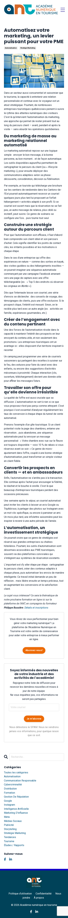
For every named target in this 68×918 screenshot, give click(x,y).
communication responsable (20, 780)
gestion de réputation (16, 796)
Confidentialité (44, 893)
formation (9, 792)
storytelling (10, 829)
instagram (9, 804)
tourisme (9, 841)
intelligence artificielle (16, 808)
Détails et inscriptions (36, 607)
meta (7, 816)
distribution (10, 788)
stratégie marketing (27, 48)
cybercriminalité (13, 784)
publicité (9, 824)
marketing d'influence (16, 812)
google (8, 800)
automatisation (11, 48)
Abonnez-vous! (34, 650)
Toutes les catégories (16, 772)
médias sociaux (13, 821)
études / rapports (14, 845)
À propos (39, 897)
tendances (10, 837)
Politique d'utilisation (20, 893)
